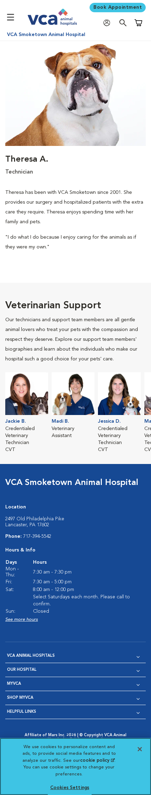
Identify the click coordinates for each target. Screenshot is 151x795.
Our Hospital (22, 670)
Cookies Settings (69, 788)
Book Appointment (117, 7)
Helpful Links (21, 712)
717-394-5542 (37, 536)
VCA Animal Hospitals (31, 656)
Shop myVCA (20, 698)
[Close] (139, 749)
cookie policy (97, 760)
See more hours (21, 619)
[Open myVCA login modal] (108, 23)
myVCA (14, 684)
